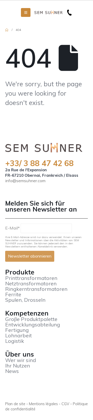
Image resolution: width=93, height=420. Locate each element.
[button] (25, 12)
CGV (65, 403)
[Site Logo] (48, 12)
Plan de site (15, 403)
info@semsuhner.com (25, 180)
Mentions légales (43, 403)
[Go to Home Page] (6, 29)
